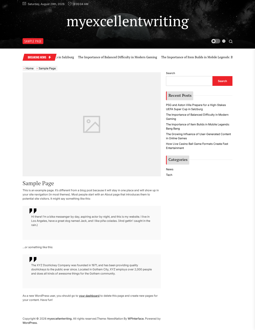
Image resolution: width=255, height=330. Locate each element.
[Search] (230, 41)
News (169, 169)
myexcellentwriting (127, 20)
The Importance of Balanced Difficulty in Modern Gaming (110, 57)
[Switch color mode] (218, 41)
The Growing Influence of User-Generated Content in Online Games (198, 136)
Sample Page (33, 41)
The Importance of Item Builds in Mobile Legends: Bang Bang (196, 57)
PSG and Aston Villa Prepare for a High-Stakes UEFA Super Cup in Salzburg (196, 107)
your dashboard (89, 295)
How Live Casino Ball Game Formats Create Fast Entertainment (197, 146)
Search (170, 73)
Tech (169, 175)
